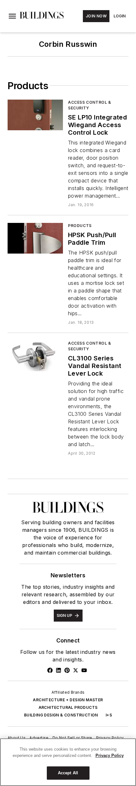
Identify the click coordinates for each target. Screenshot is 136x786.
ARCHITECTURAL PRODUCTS (68, 707)
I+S (109, 715)
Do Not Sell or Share (72, 737)
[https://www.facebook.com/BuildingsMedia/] (50, 670)
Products (80, 225)
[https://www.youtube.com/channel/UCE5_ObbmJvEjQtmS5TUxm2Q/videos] (84, 670)
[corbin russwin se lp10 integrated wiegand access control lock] (35, 115)
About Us (17, 737)
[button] (12, 16)
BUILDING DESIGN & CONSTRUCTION (61, 715)
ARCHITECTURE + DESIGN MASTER (68, 699)
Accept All (68, 773)
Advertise (39, 737)
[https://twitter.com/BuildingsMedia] (75, 670)
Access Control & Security (89, 105)
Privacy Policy (110, 737)
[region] (68, 762)
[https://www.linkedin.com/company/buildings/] (58, 670)
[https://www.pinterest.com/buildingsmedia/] (67, 670)
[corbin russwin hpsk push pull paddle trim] (35, 238)
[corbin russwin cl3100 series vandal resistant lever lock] (35, 356)
